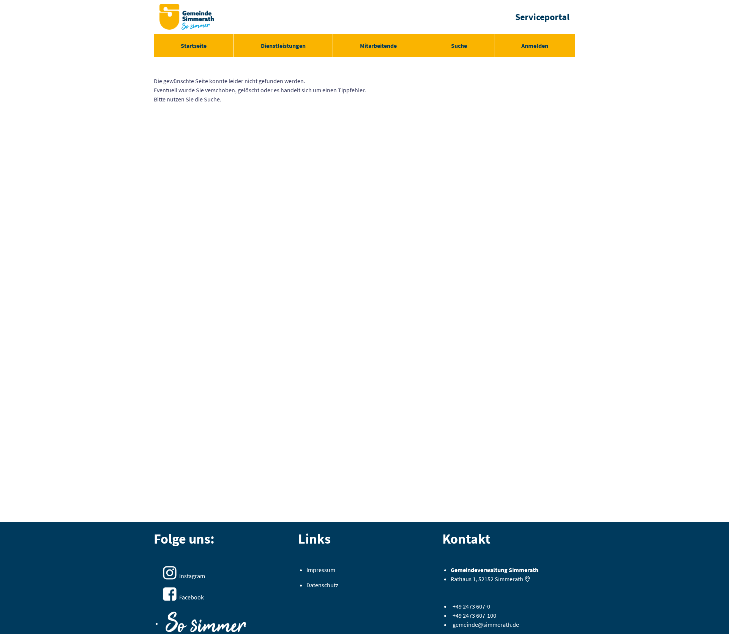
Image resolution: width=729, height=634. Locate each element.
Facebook (191, 597)
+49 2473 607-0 (471, 606)
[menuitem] (194, 45)
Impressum (320, 570)
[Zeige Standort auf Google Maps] (527, 579)
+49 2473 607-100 (474, 615)
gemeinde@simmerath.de (486, 624)
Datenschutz (322, 585)
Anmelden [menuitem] (534, 45)
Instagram (192, 576)
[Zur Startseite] (186, 17)
